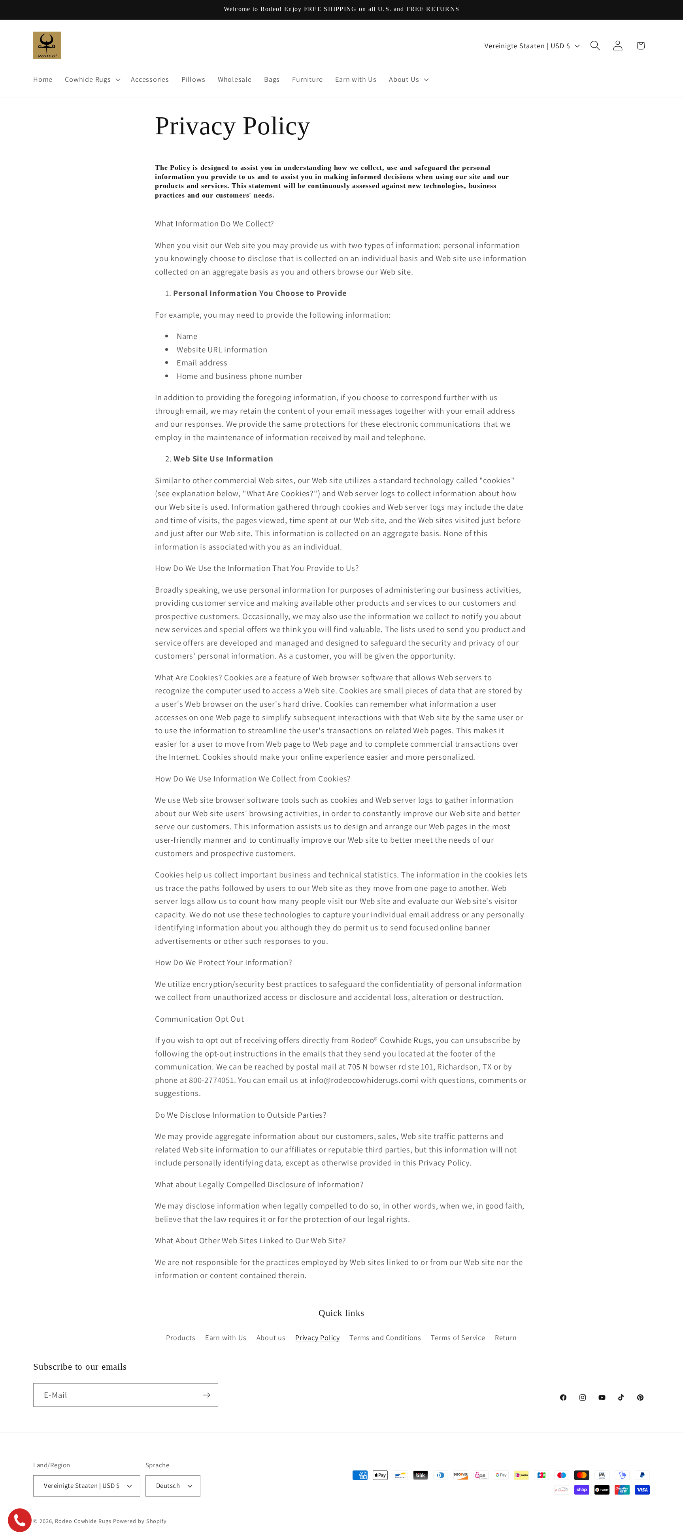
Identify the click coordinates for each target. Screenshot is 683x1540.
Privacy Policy (317, 1337)
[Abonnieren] (206, 1395)
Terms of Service (458, 1337)
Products (180, 1337)
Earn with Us (226, 1337)
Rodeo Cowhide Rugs (83, 1521)
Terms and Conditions (385, 1337)
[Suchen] (595, 45)
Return (506, 1337)
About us (271, 1337)
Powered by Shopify (140, 1521)
